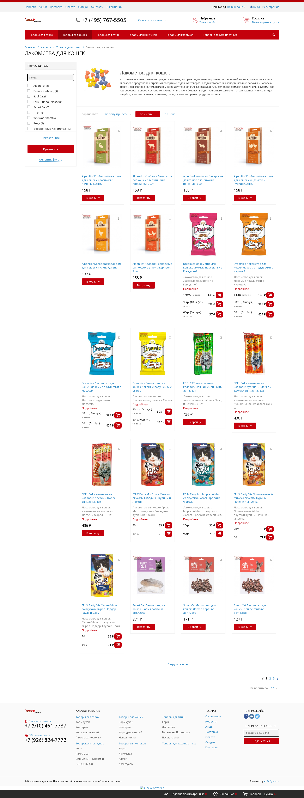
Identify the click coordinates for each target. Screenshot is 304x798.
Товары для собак (41, 35)
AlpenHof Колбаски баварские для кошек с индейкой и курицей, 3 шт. (254, 180)
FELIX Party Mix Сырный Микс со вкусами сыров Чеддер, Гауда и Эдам (100, 609)
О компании (114, 7)
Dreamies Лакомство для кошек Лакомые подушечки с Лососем (101, 386)
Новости (30, 7)
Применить (50, 149)
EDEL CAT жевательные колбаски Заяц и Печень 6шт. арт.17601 (202, 386)
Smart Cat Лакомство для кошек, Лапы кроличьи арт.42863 (149, 609)
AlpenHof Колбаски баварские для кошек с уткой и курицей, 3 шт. (152, 267)
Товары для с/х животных (220, 35)
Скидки (83, 7)
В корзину (93, 198)
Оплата (70, 7)
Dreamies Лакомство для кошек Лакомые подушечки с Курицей (253, 267)
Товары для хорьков (180, 35)
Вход (256, 7)
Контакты (97, 7)
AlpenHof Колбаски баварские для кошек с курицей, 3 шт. (102, 265)
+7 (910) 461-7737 (45, 725)
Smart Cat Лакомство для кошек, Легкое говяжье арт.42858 (250, 609)
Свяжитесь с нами (150, 20)
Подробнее (190, 289)
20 (272, 688)
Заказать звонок (40, 721)
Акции (43, 7)
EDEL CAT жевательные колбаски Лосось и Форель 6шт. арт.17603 (99, 497)
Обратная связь (39, 735)
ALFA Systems (271, 781)
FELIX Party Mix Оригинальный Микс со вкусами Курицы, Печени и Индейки (253, 497)
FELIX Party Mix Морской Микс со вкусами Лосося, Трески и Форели (202, 497)
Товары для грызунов (142, 35)
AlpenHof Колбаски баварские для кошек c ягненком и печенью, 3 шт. (203, 180)
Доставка (56, 7)
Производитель (38, 65)
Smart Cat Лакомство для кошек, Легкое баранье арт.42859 (199, 609)
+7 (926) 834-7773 (45, 739)
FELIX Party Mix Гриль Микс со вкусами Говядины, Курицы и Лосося (152, 497)
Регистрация (270, 7)
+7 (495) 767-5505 (104, 20)
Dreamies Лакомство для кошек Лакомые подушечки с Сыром (152, 386)
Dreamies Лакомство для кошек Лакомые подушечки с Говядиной (202, 267)
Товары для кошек (75, 35)
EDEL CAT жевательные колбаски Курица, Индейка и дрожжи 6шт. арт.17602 (253, 386)
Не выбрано (235, 7)
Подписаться (261, 741)
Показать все (51, 138)
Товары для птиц (108, 35)
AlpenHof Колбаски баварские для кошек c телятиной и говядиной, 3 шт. (152, 180)
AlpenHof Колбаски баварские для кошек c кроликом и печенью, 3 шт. (102, 180)
